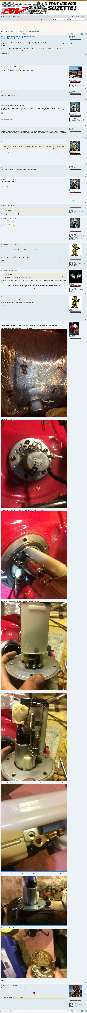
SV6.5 (70, 283)
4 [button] (78, 34)
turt (70, 113)
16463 (75, 288)
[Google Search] (84, 19)
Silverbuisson (72, 335)
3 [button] (76, 34)
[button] (68, 34)
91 (74, 172)
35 (74, 262)
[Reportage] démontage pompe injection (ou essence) (20, 31)
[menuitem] (10, 16)
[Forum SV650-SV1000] (8, 7)
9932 (75, 84)
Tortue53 (71, 257)
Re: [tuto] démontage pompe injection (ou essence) (18, 37)
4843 (75, 118)
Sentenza (6, 985)
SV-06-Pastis (72, 36)
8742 (75, 1003)
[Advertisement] (41, 25)
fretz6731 (71, 128)
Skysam (71, 79)
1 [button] (73, 34)
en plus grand (4, 116)
